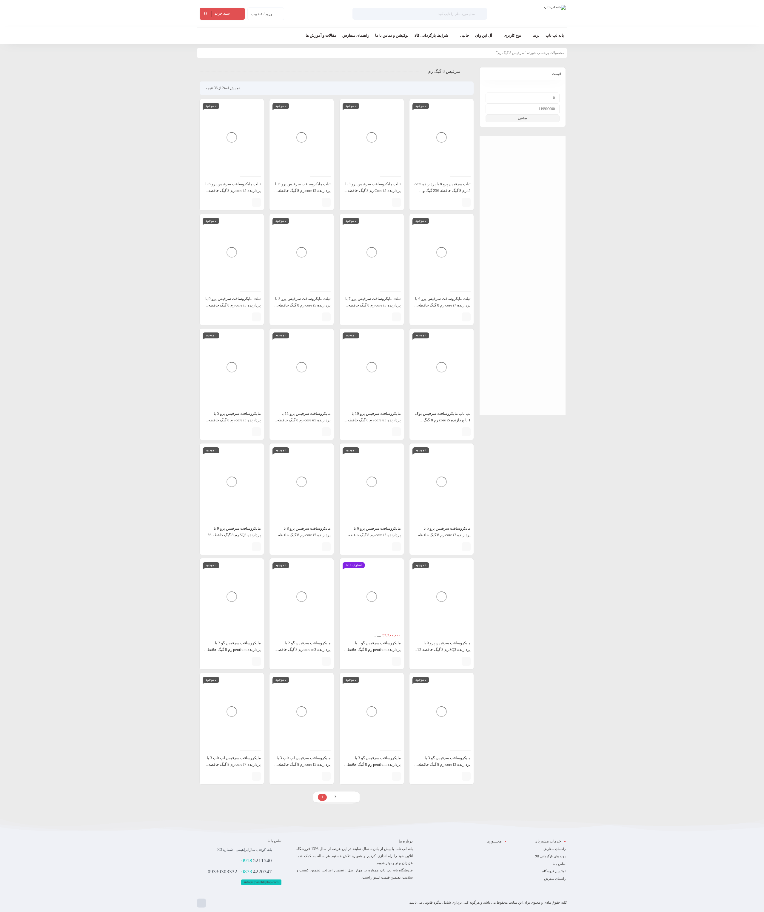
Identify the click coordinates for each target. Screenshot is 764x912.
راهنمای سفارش (554, 849)
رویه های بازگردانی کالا (550, 856)
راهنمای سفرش (555, 878)
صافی (522, 118)
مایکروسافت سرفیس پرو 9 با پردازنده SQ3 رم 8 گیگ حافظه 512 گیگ (443, 649)
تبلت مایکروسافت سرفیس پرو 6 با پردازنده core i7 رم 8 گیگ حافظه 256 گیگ (443, 305)
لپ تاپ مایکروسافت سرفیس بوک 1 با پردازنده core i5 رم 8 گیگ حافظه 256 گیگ (443, 420)
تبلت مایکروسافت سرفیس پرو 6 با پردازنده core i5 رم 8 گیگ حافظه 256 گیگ (233, 190)
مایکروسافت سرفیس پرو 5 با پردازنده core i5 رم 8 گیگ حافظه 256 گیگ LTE (234, 420)
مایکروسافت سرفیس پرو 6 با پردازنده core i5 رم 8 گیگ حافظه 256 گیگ (374, 535)
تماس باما (559, 863)
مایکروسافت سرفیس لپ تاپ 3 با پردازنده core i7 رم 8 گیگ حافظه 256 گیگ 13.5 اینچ (234, 764)
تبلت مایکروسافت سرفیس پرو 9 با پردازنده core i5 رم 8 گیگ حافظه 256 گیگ (233, 305)
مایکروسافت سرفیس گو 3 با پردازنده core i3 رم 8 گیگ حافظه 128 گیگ (444, 764)
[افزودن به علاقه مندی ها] (446, 202)
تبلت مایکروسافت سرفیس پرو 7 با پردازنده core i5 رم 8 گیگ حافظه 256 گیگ (373, 305)
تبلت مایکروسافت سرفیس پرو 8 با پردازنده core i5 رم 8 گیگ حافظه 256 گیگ (303, 305)
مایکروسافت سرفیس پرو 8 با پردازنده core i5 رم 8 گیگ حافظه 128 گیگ (304, 535)
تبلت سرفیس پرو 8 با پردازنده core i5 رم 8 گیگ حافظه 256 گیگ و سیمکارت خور (443, 190)
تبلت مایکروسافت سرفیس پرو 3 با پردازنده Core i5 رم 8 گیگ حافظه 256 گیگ (373, 190)
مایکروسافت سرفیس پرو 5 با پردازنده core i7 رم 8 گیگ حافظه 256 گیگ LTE (444, 535)
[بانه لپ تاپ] (555, 13)
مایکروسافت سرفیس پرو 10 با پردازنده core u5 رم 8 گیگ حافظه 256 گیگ (374, 420)
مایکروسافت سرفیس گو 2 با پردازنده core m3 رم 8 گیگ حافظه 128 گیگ (303, 649)
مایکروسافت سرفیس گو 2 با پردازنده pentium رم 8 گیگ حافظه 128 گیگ (233, 649)
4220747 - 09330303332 (240, 871)
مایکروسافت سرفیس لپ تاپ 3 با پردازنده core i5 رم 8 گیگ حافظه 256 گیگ (304, 764)
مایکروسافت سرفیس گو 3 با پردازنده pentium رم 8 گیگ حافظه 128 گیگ (373, 764)
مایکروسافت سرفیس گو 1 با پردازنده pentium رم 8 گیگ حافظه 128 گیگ (373, 649)
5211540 (256, 860)
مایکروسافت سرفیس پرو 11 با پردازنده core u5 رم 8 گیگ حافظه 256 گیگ (304, 420)
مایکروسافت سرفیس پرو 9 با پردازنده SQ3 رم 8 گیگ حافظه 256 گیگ (233, 535)
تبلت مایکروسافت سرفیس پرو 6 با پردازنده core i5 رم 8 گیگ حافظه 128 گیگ (303, 190)
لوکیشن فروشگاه (554, 871)
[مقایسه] (455, 202)
